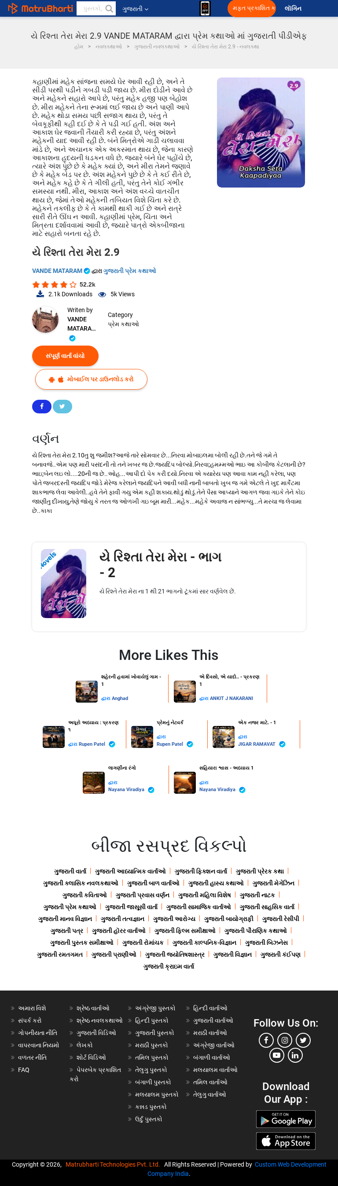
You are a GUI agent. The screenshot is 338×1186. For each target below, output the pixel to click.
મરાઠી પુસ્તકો (151, 1045)
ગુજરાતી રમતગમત (60, 954)
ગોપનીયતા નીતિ (37, 1032)
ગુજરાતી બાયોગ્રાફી (229, 918)
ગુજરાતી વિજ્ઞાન (232, 954)
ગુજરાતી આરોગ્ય (174, 918)
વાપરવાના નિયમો (39, 1045)
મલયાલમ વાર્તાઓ (215, 1069)
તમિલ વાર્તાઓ (210, 1082)
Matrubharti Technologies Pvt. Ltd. (114, 1164)
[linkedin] (295, 1055)
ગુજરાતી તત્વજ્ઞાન (122, 918)
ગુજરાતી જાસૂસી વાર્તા (131, 906)
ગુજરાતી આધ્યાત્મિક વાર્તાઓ (130, 871)
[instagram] (284, 1040)
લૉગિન (294, 8)
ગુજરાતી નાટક (257, 895)
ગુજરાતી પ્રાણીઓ (114, 954)
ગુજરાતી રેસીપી (280, 918)
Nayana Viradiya (127, 789)
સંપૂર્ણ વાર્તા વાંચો (65, 355)
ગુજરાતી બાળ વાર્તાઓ (153, 883)
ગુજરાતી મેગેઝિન (273, 883)
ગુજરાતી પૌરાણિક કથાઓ (255, 930)
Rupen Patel (93, 744)
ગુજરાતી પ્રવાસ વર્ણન (142, 895)
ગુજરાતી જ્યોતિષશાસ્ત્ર (175, 954)
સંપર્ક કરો (30, 1020)
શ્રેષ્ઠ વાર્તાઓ (93, 1008)
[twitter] (303, 1040)
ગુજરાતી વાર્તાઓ (213, 1020)
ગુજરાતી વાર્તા (70, 871)
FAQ (23, 1069)
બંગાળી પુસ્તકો (153, 1082)
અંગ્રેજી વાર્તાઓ (214, 1045)
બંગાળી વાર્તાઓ (211, 1057)
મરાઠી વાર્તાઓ (210, 1032)
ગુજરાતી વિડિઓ (96, 1032)
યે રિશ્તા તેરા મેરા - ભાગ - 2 (160, 564)
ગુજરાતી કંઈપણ (281, 954)
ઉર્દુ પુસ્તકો (148, 1119)
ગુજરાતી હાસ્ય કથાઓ (216, 883)
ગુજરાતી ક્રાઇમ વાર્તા (168, 966)
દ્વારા (106, 698)
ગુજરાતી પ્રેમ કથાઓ (129, 270)
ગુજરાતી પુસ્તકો (154, 1032)
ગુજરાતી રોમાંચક (143, 942)
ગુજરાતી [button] (132, 8)
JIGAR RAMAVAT (257, 744)
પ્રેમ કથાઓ (123, 324)
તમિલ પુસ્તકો (152, 1057)
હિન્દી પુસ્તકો (152, 1020)
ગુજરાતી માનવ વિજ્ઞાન (65, 918)
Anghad (120, 698)
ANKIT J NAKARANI (231, 698)
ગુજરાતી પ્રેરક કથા (260, 871)
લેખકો (85, 1045)
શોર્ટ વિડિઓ (91, 1057)
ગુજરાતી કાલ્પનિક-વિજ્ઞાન (204, 942)
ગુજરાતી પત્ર (67, 930)
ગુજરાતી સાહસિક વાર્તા (267, 906)
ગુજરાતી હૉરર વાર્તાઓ (119, 930)
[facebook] (266, 1040)
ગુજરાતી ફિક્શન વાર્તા (201, 871)
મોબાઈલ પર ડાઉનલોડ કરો (100, 379)
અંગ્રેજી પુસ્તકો (155, 1008)
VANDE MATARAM (58, 270)
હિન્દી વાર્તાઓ (210, 1008)
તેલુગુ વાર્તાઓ (209, 1094)
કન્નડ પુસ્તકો (151, 1106)
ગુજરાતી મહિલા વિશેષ (204, 895)
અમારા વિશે (32, 1008)
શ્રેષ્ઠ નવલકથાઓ (100, 1020)
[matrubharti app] (205, 8)
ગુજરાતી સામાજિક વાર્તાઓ (198, 906)
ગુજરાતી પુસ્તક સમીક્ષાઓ (82, 942)
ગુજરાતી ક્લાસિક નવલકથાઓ (80, 883)
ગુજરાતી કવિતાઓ (84, 895)
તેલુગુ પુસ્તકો (151, 1069)
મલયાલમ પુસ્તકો (157, 1094)
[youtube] (276, 1055)
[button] (109, 8)
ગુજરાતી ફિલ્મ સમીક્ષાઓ (185, 930)
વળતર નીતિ (32, 1057)
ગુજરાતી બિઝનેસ (266, 942)
